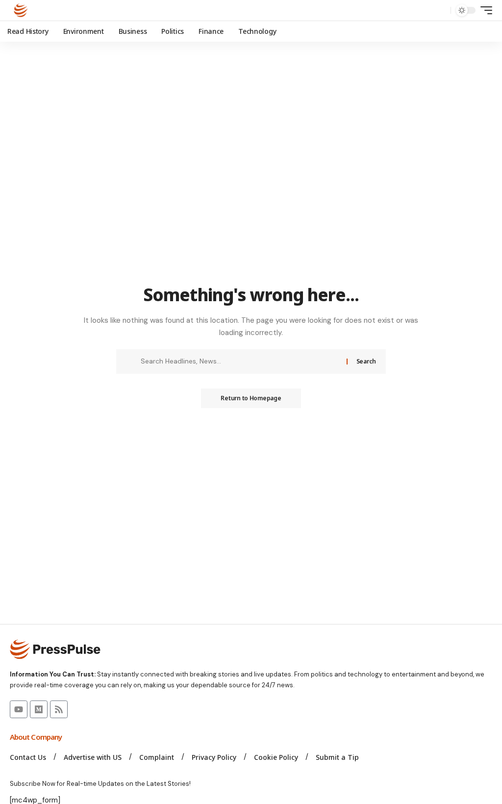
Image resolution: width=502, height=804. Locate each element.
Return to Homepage (251, 398)
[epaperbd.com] (21, 10)
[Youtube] (18, 709)
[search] (440, 10)
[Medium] (39, 709)
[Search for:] (240, 361)
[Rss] (59, 709)
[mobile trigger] (484, 10)
